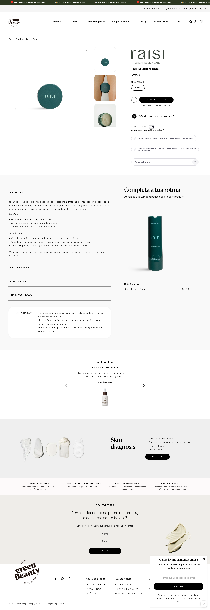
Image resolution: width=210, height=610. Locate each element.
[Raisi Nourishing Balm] (156, 279)
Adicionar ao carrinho (156, 100)
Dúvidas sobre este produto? (156, 116)
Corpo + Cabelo (120, 22)
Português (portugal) (193, 8)
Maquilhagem (95, 22)
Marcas (57, 22)
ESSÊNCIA (91, 594)
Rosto (74, 22)
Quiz (178, 22)
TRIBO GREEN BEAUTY (126, 589)
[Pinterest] (69, 578)
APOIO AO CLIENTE (95, 585)
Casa (11, 39)
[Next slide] (144, 385)
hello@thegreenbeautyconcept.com (171, 489)
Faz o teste (157, 456)
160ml (138, 87)
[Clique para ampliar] (87, 51)
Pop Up (142, 22)
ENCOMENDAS (93, 589)
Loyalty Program (171, 8)
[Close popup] (203, 559)
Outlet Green (161, 22)
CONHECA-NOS (123, 585)
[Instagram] (62, 578)
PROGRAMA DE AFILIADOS (129, 594)
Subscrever (105, 551)
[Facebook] (55, 578)
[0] (200, 21)
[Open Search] (190, 21)
